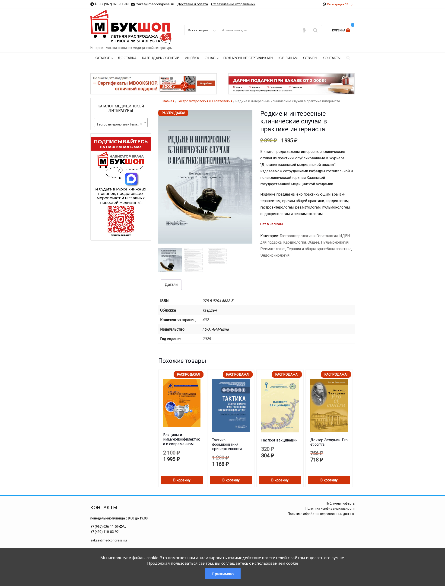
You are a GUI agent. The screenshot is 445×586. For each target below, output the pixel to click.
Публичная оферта (340, 503)
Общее (313, 242)
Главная (168, 101)
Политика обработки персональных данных (321, 514)
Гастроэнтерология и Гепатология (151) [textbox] (121, 124)
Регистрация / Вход (340, 4)
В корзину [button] (182, 480)
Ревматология (272, 249)
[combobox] (121, 122)
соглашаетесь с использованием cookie (259, 563)
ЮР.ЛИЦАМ (288, 58)
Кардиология (294, 242)
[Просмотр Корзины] (348, 30)
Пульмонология (335, 242)
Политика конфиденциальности (330, 508)
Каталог (102, 58)
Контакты (331, 58)
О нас (210, 58)
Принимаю (223, 574)
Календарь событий (160, 58)
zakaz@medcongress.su (108, 540)
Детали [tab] (171, 284)
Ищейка (192, 58)
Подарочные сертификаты (248, 58)
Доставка (127, 58)
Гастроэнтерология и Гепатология (205, 101)
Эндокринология (274, 255)
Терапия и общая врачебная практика (319, 249)
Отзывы (310, 58)
